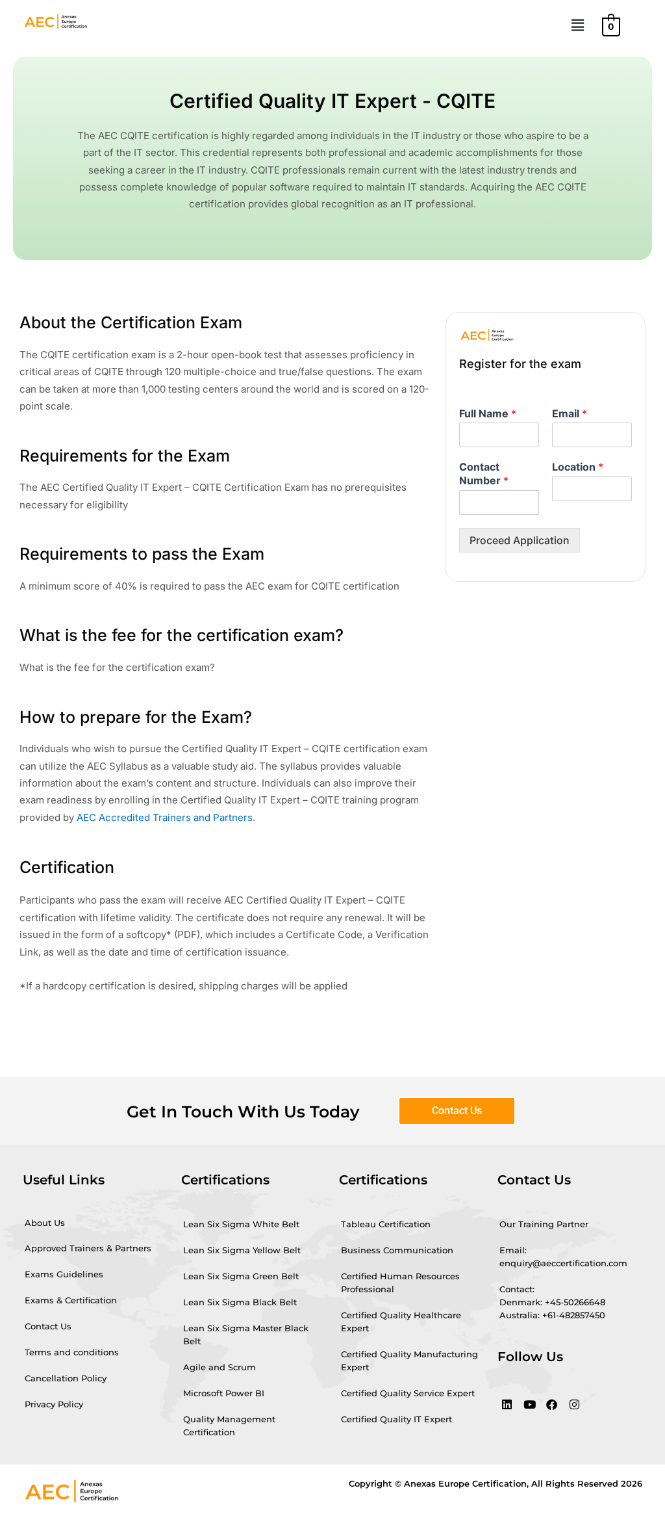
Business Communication (397, 1250)
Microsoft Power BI (223, 1393)
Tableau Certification (386, 1224)
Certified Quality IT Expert (396, 1419)
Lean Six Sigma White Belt (241, 1224)
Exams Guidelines (64, 1274)
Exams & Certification (71, 1300)
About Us (45, 1223)
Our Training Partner (543, 1224)
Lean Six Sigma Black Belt (240, 1302)
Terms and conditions (72, 1352)
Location (577, 466)
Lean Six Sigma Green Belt (241, 1276)
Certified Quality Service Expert (408, 1393)
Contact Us (48, 1326)
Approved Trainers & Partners (88, 1248)
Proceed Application (520, 540)
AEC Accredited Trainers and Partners (165, 817)
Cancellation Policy (66, 1378)
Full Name (487, 413)
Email (569, 413)
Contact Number (483, 473)
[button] (577, 25)
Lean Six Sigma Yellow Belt (242, 1250)
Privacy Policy (54, 1404)
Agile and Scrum (219, 1367)
